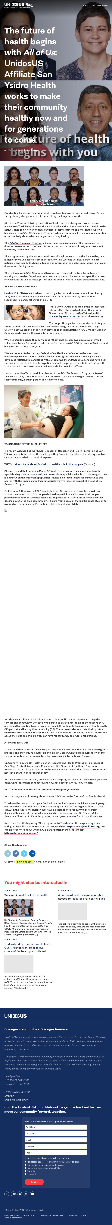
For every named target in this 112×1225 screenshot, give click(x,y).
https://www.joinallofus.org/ (84, 826)
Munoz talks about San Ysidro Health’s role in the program (49, 464)
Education (31, 1171)
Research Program (25, 243)
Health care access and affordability (43, 1168)
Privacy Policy (11, 1216)
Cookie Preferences (78, 1216)
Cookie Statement (13, 1218)
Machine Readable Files (52, 1216)
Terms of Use (29, 1216)
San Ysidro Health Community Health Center (74, 314)
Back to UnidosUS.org (95, 5)
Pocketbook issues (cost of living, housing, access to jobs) (53, 1161)
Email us (9, 1095)
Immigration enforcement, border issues (45, 1165)
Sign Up (34, 1182)
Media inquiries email (16, 1099)
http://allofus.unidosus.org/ (21, 833)
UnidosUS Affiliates (16, 293)
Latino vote (32, 1174)
